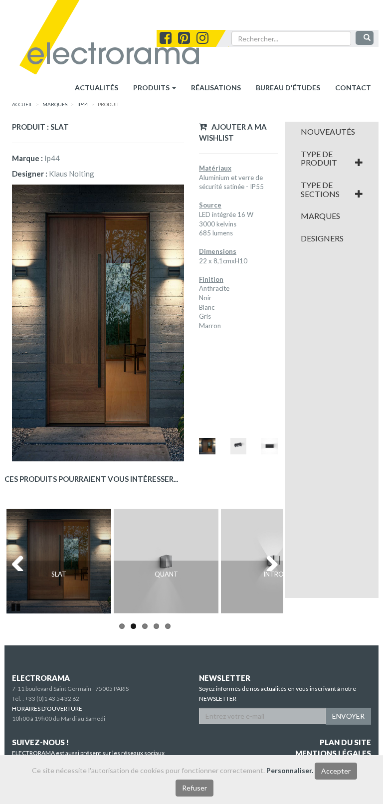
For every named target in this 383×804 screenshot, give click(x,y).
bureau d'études (288, 87)
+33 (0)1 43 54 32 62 (52, 698)
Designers (322, 238)
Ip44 (82, 104)
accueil (22, 104)
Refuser (194, 788)
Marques (320, 215)
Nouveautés (328, 131)
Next (268, 561)
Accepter (336, 771)
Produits (152, 87)
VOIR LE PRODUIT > (59, 596)
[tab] (332, 131)
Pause (16, 606)
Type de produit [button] (319, 158)
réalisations (216, 87)
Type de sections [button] (320, 189)
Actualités (96, 87)
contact (353, 87)
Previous (21, 561)
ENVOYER (348, 716)
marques (54, 104)
